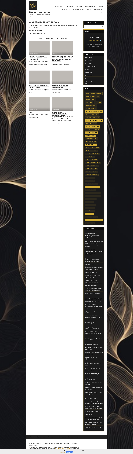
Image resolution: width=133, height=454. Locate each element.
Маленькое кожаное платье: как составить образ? (39, 86)
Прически (89, 9)
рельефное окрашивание (93, 193)
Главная (32, 437)
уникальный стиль (91, 217)
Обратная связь (41, 437)
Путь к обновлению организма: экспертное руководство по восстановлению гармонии (93, 259)
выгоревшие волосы (92, 114)
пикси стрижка (90, 190)
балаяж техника (90, 99)
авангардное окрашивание (94, 93)
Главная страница (59, 6)
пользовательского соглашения (62, 448)
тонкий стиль (90, 211)
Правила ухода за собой (78, 9)
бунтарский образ (91, 105)
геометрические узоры (92, 117)
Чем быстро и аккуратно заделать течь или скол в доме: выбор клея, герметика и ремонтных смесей (93, 299)
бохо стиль (98, 102)
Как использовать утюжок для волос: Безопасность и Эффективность (92, 413)
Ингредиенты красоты (90, 6)
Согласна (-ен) (69, 452)
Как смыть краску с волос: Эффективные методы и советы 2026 (93, 333)
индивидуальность (91, 138)
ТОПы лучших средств (97, 12)
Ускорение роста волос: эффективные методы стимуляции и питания (93, 317)
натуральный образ (91, 168)
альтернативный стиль (92, 96)
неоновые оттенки (91, 171)
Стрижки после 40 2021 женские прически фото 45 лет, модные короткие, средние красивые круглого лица (62, 58)
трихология (89, 214)
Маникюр (101, 6)
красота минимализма (92, 147)
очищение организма (92, 187)
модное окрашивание (92, 153)
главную (41, 35)
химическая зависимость (94, 220)
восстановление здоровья (94, 111)
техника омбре (90, 208)
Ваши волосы (79, 6)
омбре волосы (90, 178)
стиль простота (90, 205)
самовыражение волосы (93, 196)
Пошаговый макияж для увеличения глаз (60, 86)
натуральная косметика (93, 162)
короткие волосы (91, 141)
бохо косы (89, 102)
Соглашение (62, 437)
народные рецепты (91, 159)
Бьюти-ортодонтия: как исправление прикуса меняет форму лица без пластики (92, 235)
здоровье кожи (90, 135)
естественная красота (92, 126)
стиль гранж (89, 202)
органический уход (91, 184)
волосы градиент (91, 108)
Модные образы (66, 9)
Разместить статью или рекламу (76, 437)
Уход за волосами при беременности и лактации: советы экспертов (93, 306)
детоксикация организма (94, 120)
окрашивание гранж (92, 174)
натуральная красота (92, 165)
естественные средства (92, 129)
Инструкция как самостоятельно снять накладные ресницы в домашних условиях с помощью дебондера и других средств (62, 115)
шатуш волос (90, 223)
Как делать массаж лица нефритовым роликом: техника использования (39, 58)
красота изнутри (91, 144)
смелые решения (91, 199)
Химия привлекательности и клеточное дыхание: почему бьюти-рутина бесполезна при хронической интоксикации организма (94, 243)
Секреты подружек (98, 9)
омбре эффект (90, 181)
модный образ (90, 156)
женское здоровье (91, 132)
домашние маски (91, 123)
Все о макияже (69, 6)
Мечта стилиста (39, 12)
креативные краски (91, 150)
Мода (30, 112)
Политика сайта (52, 437)
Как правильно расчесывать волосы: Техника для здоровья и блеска (93, 363)
